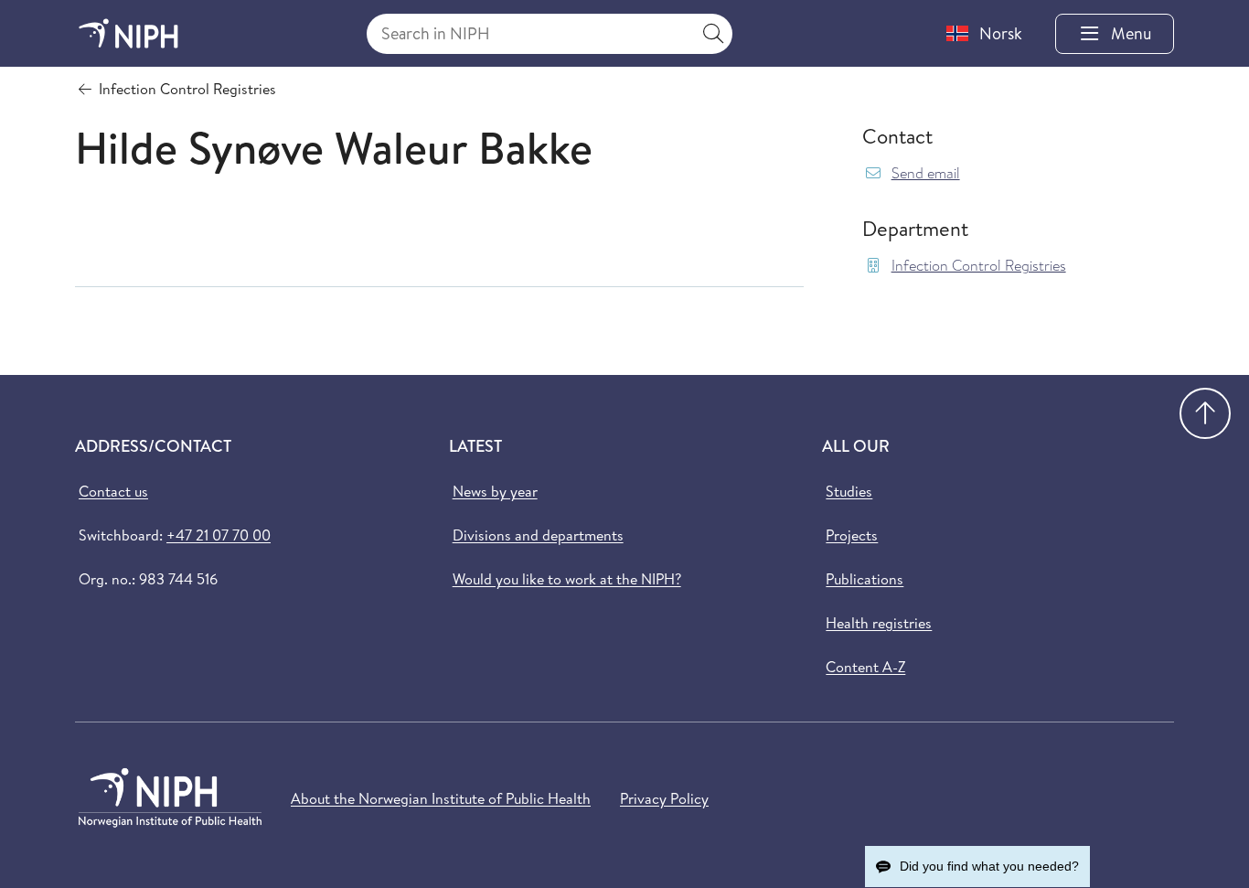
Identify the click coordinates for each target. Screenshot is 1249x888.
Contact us (113, 491)
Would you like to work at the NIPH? (567, 579)
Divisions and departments (538, 535)
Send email (925, 173)
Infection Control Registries (978, 265)
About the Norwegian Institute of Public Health (441, 798)
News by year (495, 491)
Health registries (879, 623)
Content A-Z (865, 667)
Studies (849, 491)
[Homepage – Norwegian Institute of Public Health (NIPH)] (128, 33)
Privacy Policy (664, 798)
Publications (864, 579)
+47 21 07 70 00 (218, 535)
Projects (852, 535)
